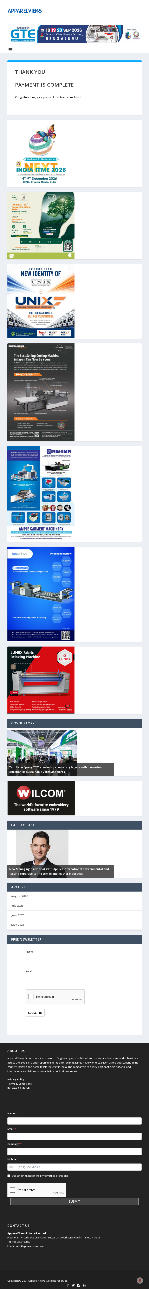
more (73, 1071)
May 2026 (17, 924)
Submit (74, 1201)
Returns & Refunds (18, 1088)
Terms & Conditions (19, 1083)
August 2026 (19, 896)
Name (29, 951)
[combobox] (12, 1167)
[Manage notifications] (140, 1280)
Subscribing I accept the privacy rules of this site (40, 1175)
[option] (60, 752)
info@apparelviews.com (30, 1246)
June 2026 (17, 915)
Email (29, 971)
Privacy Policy (15, 1079)
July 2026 (17, 905)
